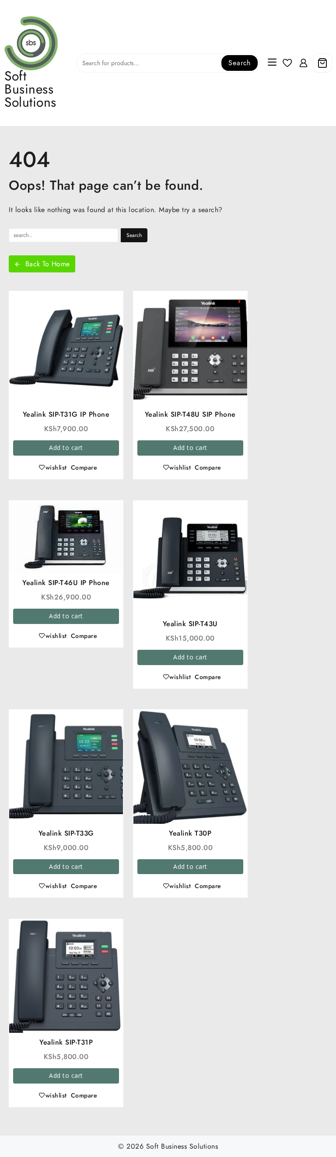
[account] (304, 63)
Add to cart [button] (66, 447)
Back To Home (47, 264)
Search (239, 63)
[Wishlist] (287, 63)
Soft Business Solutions (30, 89)
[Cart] (322, 63)
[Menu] (272, 63)
